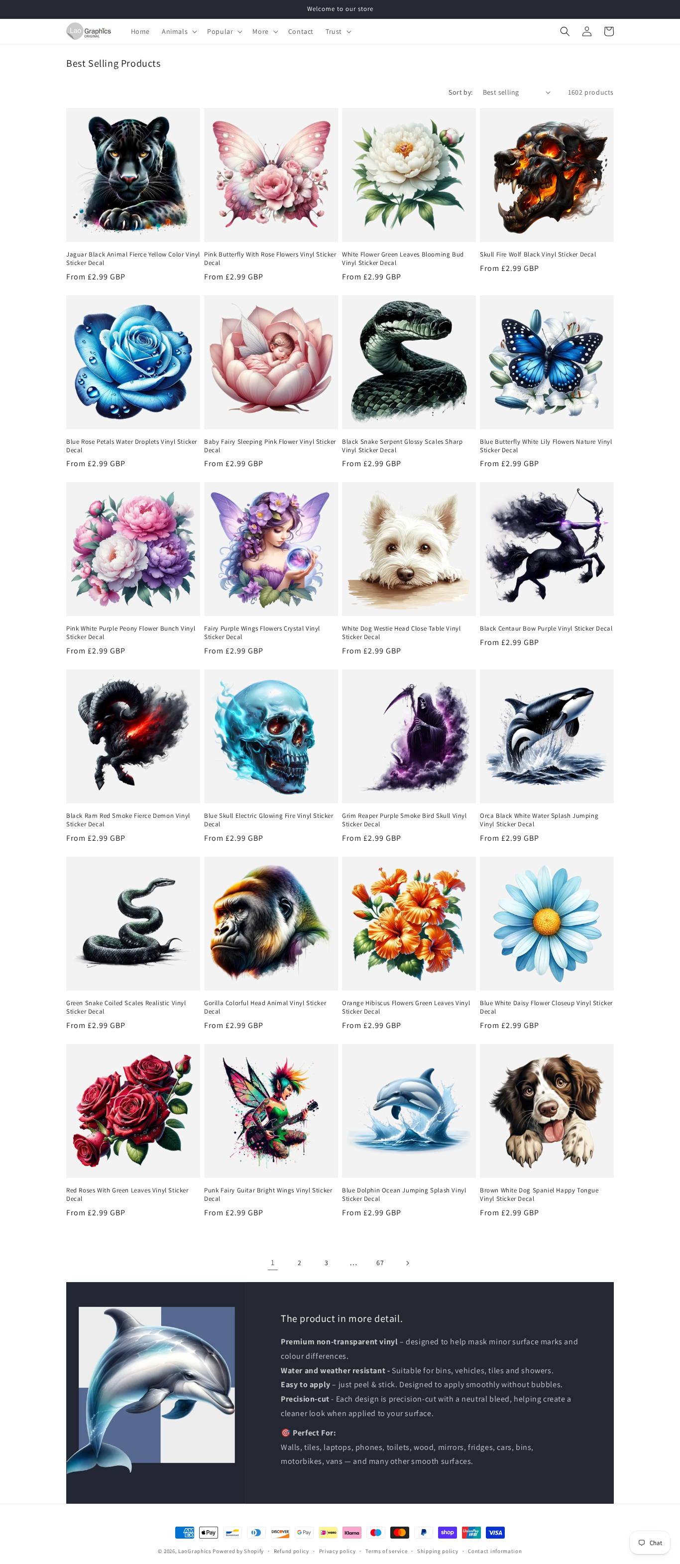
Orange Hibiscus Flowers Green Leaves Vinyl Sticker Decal (406, 1007)
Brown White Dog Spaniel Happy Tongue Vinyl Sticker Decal (539, 1194)
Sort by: (460, 92)
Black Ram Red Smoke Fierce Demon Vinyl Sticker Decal (128, 820)
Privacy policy (337, 1551)
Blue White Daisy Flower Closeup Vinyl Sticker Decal (546, 1007)
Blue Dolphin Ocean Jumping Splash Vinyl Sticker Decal (404, 1194)
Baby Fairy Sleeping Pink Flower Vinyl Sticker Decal (270, 446)
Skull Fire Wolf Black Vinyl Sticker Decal (538, 255)
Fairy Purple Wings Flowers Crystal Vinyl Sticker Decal (262, 633)
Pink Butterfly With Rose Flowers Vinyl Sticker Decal (270, 259)
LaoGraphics (195, 1551)
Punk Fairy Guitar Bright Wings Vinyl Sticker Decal (268, 1194)
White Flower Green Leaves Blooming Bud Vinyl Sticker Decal (403, 259)
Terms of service (386, 1551)
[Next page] (407, 1263)
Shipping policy (437, 1551)
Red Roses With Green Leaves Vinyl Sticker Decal (127, 1194)
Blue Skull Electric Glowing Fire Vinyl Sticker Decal (269, 820)
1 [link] (273, 1262)
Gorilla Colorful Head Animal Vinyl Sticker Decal (265, 1007)
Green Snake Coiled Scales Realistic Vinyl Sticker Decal (126, 1007)
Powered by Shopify (238, 1551)
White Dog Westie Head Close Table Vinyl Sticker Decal (401, 633)
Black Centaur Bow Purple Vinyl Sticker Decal (546, 629)
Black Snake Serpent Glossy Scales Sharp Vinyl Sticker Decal (402, 446)
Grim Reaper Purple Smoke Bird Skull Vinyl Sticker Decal (404, 820)
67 (380, 1262)
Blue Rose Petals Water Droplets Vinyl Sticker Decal (131, 446)
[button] (178, 31)
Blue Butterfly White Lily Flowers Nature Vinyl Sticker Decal (546, 446)
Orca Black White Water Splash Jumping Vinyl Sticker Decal (539, 820)
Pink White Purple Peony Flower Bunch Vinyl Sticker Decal (130, 633)
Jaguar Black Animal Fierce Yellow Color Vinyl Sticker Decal (133, 259)
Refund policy (291, 1551)
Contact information (495, 1551)
